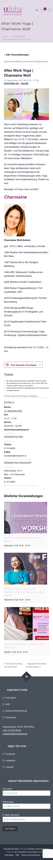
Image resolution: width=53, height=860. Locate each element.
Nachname (8, 801)
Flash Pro (10, 852)
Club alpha (9, 467)
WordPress (42, 852)
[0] (42, 10)
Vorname (7, 788)
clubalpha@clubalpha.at (15, 733)
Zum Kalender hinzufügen (24, 364)
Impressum (11, 717)
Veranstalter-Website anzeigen (18, 459)
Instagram (10, 760)
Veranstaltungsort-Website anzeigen (21, 485)
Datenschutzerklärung (16, 711)
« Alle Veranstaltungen (16, 54)
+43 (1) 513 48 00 (12, 730)
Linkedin (10, 767)
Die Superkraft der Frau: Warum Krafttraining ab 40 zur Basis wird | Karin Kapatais (24, 592)
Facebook (10, 754)
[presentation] (25, 518)
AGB (8, 704)
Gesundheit (9, 433)
